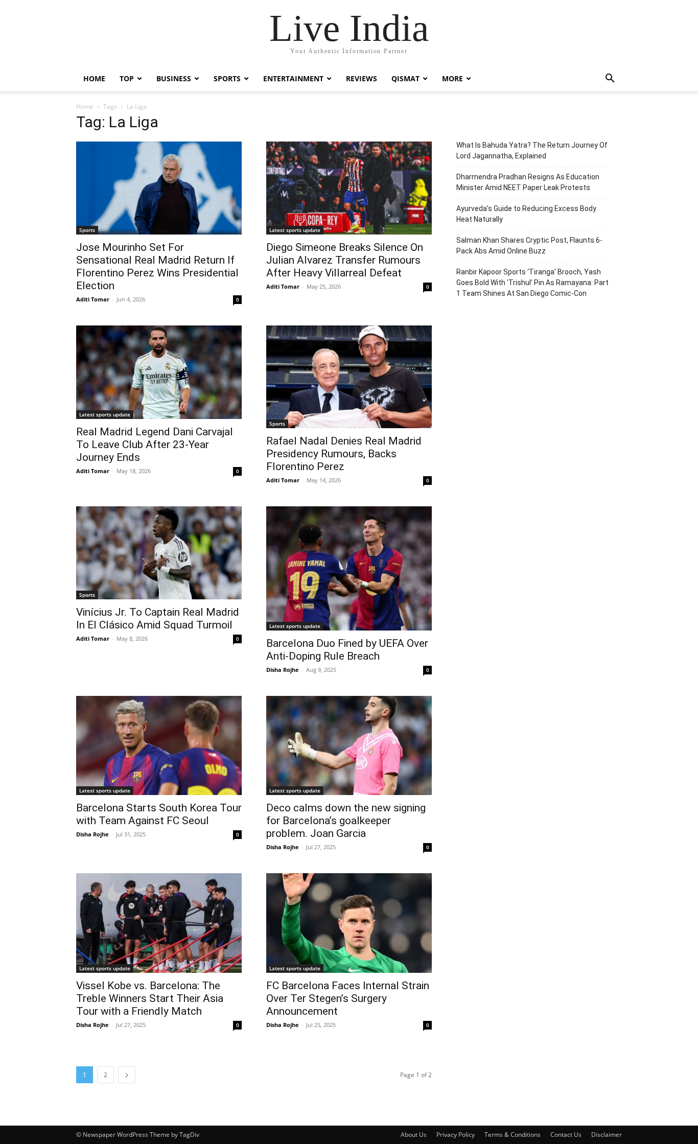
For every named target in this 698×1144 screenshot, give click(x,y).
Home (94, 78)
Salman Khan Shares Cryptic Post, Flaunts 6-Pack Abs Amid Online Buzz (529, 245)
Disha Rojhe (282, 669)
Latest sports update (294, 230)
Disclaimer (606, 1134)
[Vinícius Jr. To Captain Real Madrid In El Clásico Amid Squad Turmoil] (159, 552)
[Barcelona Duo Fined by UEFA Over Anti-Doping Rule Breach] (349, 568)
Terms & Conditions (512, 1134)
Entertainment (293, 78)
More (452, 78)
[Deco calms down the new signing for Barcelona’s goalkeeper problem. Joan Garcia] (349, 745)
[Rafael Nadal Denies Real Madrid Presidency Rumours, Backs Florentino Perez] (349, 376)
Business (173, 78)
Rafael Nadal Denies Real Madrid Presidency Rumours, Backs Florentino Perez (344, 454)
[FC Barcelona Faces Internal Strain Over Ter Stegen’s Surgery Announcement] (349, 922)
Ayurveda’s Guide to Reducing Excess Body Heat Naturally (526, 213)
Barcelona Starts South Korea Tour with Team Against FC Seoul (159, 814)
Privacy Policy (455, 1134)
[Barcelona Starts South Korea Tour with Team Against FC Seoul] (159, 745)
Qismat (405, 78)
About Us (414, 1134)
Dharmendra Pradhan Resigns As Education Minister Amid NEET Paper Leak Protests (527, 182)
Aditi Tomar (92, 299)
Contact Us (565, 1134)
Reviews (361, 78)
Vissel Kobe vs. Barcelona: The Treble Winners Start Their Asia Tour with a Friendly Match (149, 998)
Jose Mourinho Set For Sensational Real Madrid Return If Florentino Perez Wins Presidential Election (157, 266)
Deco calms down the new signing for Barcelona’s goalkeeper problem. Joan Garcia (346, 820)
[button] (609, 79)
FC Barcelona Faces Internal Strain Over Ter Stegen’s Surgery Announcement (347, 998)
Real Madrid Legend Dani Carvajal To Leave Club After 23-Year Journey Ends (154, 444)
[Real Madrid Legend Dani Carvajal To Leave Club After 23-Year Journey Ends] (159, 371)
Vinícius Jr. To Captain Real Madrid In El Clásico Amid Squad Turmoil (157, 618)
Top (127, 78)
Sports (227, 78)
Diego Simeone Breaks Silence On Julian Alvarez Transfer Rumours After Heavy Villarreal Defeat (344, 260)
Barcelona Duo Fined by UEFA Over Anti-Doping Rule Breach (347, 649)
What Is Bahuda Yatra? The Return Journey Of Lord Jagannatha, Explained (532, 150)
